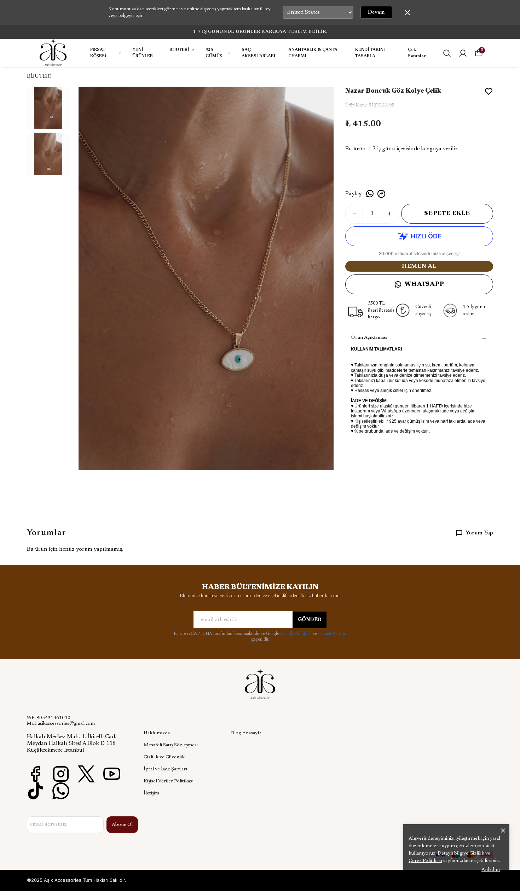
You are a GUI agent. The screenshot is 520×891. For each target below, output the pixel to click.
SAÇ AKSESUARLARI (258, 53)
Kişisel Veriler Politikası (168, 781)
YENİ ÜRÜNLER (142, 53)
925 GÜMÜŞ (214, 53)
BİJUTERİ (179, 50)
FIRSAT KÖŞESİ (98, 53)
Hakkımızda (157, 733)
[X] (86, 773)
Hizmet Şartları (332, 634)
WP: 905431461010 (48, 718)
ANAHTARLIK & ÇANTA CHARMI (312, 53)
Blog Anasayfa (246, 733)
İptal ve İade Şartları (165, 769)
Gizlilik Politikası (296, 634)
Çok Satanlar (417, 53)
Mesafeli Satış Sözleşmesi (171, 745)
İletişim (151, 793)
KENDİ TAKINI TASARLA (370, 53)
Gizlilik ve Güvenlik (164, 757)
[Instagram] (60, 773)
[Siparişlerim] (462, 53)
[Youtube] (111, 773)
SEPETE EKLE (447, 213)
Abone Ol (122, 824)
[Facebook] (35, 773)
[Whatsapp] (60, 790)
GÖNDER (309, 620)
